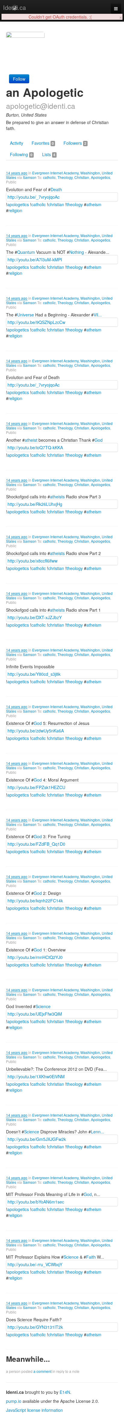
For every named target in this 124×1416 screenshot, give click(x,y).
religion (15, 210)
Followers (75, 143)
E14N (65, 1392)
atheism (93, 204)
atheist (31, 440)
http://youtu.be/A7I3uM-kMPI (35, 260)
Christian (81, 177)
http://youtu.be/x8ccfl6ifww (32, 561)
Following (21, 154)
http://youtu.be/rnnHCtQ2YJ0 (35, 957)
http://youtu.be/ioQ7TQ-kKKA (35, 447)
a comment (42, 1371)
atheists (57, 497)
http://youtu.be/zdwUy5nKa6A (36, 731)
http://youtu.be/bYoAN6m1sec (36, 1202)
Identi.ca (14, 7)
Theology (65, 177)
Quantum (26, 252)
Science (43, 1006)
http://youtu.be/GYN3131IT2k (35, 1327)
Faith (91, 1257)
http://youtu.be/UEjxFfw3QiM (35, 1014)
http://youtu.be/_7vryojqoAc (34, 197)
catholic (49, 177)
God (99, 440)
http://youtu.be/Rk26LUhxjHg (35, 504)
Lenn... (97, 1132)
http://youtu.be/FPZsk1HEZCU (36, 787)
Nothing (76, 252)
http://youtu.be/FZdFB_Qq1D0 (36, 844)
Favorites (43, 143)
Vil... (98, 315)
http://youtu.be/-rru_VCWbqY (35, 1264)
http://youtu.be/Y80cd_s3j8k (34, 674)
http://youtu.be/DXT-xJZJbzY (35, 617)
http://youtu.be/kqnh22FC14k (35, 901)
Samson (29, 177)
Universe (25, 315)
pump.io (13, 1401)
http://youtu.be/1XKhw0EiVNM (36, 1076)
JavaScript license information (34, 1410)
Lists (48, 154)
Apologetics (100, 177)
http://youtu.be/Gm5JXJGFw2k (37, 1139)
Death (56, 189)
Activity (16, 143)
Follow (19, 79)
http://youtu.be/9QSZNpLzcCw (36, 322)
